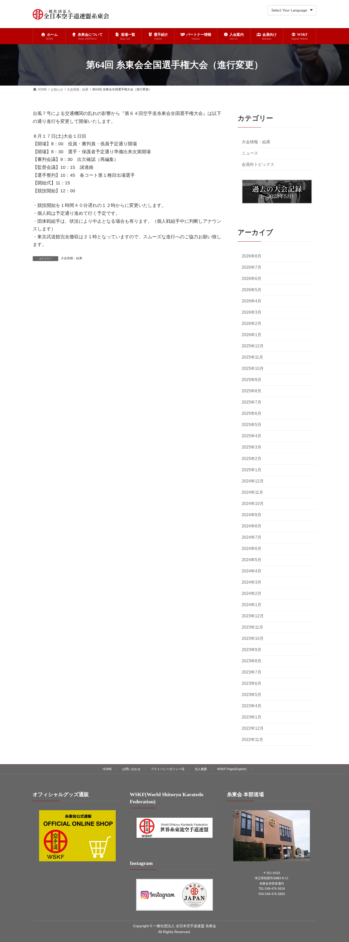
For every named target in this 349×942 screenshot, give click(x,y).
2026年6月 (251, 278)
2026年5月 (251, 290)
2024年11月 (252, 492)
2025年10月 (253, 369)
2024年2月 (251, 593)
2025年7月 (251, 402)
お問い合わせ (131, 769)
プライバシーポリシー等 (167, 769)
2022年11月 (252, 740)
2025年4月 (251, 436)
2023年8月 (251, 661)
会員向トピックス (258, 164)
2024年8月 (251, 526)
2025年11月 (252, 357)
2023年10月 (253, 638)
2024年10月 (253, 503)
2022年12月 (253, 728)
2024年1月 (251, 605)
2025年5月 (251, 425)
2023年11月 (252, 627)
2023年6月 (251, 683)
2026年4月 (251, 301)
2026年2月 (251, 324)
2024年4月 (251, 571)
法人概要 (201, 769)
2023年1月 (251, 717)
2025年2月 (251, 458)
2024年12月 (253, 481)
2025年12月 (253, 346)
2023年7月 (251, 672)
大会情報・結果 (71, 258)
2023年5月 (251, 695)
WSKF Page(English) (232, 769)
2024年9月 (251, 515)
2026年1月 (251, 335)
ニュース (250, 153)
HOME (107, 769)
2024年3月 (251, 582)
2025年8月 (251, 391)
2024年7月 (251, 537)
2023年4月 (251, 706)
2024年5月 (251, 560)
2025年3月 (251, 447)
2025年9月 (251, 380)
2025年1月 (251, 470)
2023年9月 (251, 649)
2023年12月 (253, 616)
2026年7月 (251, 267)
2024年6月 (251, 548)
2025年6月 (251, 413)
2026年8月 (251, 256)
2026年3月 (251, 312)
